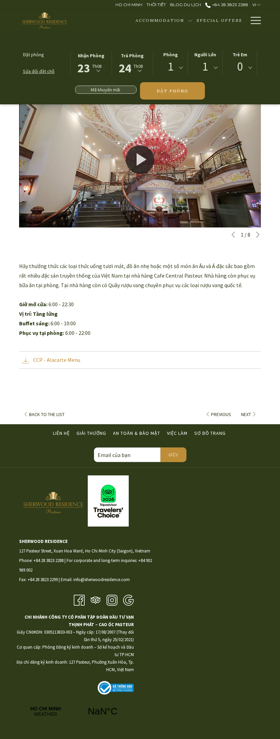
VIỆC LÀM (178, 433)
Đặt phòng (172, 90)
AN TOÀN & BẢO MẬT (136, 433)
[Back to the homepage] (44, 20)
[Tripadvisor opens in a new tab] (95, 599)
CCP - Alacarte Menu (56, 359)
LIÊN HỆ (61, 433)
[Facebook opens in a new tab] (79, 599)
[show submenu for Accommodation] (190, 20)
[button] (91, 62)
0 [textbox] (240, 67)
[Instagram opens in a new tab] (112, 599)
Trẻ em (240, 54)
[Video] (140, 159)
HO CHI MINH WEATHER (74, 711)
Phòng (170, 54)
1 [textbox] (170, 67)
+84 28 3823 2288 (229, 4)
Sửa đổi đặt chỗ (39, 71)
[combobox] (170, 68)
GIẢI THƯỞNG (91, 433)
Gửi (173, 454)
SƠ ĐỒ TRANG (210, 433)
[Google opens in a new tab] (128, 599)
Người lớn (205, 54)
